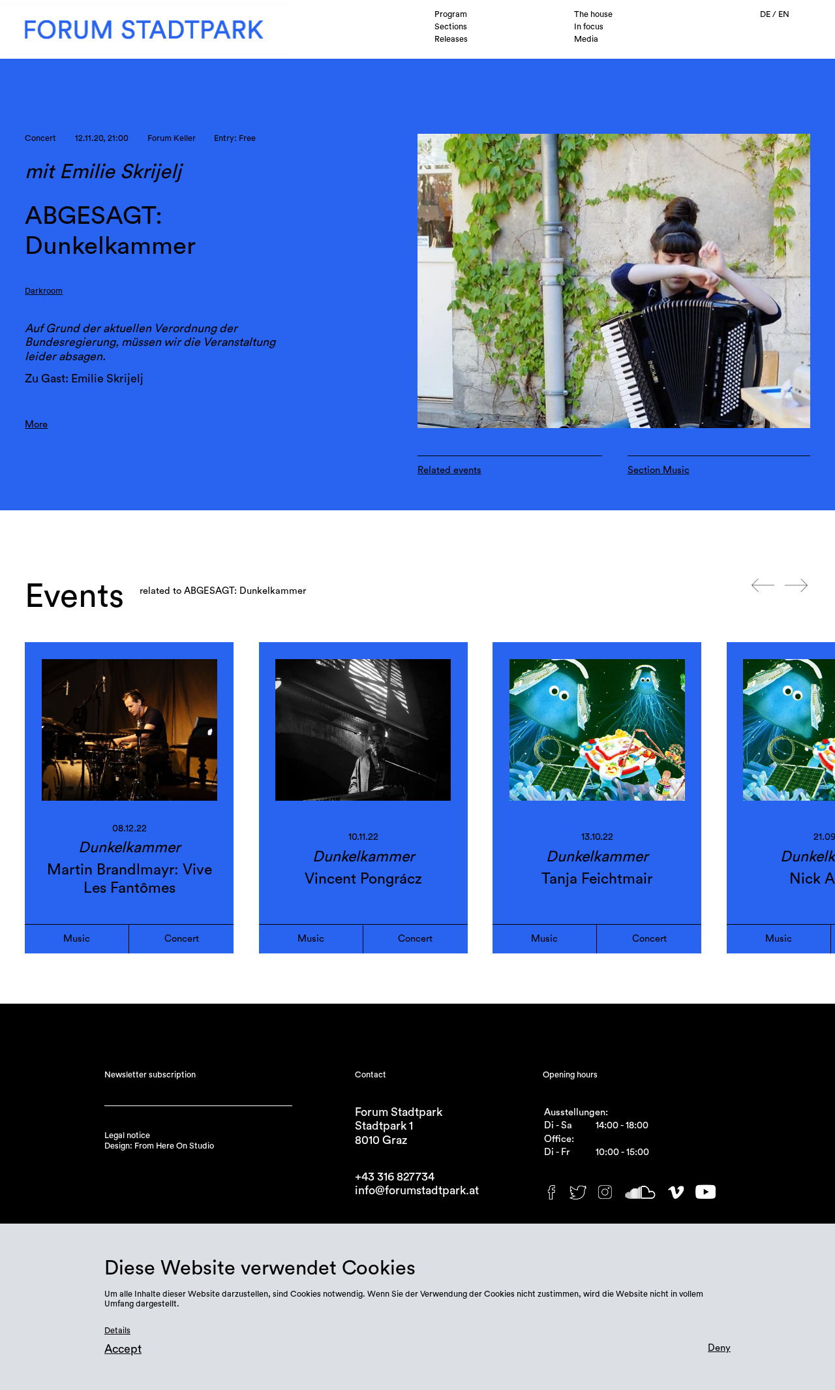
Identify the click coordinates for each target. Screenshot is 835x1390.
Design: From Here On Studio (159, 1146)
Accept (123, 1349)
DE (766, 14)
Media (586, 39)
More (36, 424)
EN (783, 14)
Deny (719, 1348)
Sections (450, 27)
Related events (449, 470)
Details (117, 1331)
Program (450, 14)
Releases (451, 39)
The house (593, 14)
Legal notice (127, 1135)
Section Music (659, 470)
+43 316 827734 (394, 1176)
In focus (588, 27)
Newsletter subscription (150, 1075)
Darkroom (44, 291)
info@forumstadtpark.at (417, 1190)
